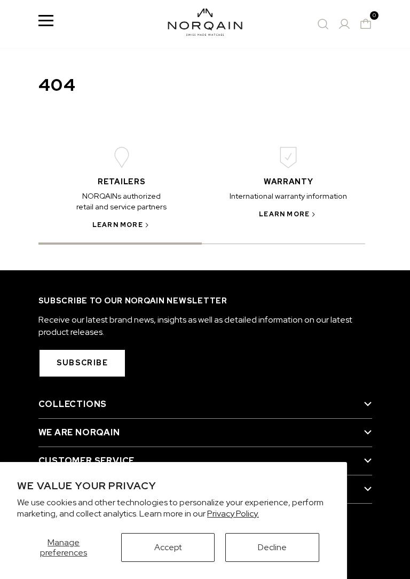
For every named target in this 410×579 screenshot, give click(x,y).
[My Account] (344, 24)
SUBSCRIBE (82, 362)
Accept (168, 547)
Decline (272, 547)
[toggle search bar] (323, 24)
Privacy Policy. (233, 513)
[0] (365, 24)
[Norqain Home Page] (205, 24)
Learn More (117, 225)
